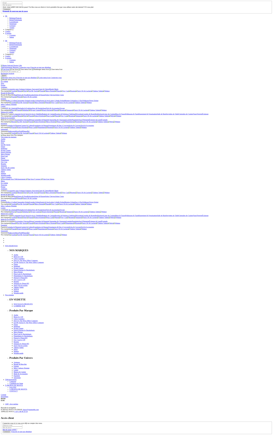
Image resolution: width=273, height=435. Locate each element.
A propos (8, 33)
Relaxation (31, 95)
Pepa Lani (4, 156)
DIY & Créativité (11, 108)
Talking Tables (6, 170)
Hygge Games (6, 150)
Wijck (3, 171)
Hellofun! (4, 148)
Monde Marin (53, 89)
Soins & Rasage (40, 95)
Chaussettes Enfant (23, 101)
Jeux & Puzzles (37, 108)
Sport (44, 108)
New (2, 83)
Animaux (4, 87)
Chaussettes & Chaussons (57, 120)
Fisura (3, 147)
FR (6, 16)
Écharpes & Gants (95, 120)
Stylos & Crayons (75, 125)
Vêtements (85, 120)
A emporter (17, 114)
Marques (16, 67)
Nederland (12, 24)
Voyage (62, 108)
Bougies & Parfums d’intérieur (65, 114)
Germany (12, 26)
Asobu (3, 139)
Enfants (3, 99)
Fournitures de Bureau (40, 125)
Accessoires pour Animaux (16, 89)
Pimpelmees (5, 160)
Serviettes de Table (172, 114)
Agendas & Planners (14, 125)
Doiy (2, 143)
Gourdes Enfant (34, 101)
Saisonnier (4, 129)
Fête (18, 108)
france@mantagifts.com (31, 410)
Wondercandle (6, 175)
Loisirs (3, 106)
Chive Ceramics (6, 177)
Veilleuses (85, 101)
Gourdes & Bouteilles (90, 114)
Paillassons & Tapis (132, 114)
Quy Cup (4, 162)
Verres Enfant (93, 101)
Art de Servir (25, 114)
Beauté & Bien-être (7, 93)
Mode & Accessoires (8, 118)
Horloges (100, 114)
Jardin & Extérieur (26, 108)
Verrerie (199, 114)
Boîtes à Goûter (11, 101)
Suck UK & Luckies (8, 168)
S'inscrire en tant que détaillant (40, 67)
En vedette (4, 81)
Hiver (17, 131)
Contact (7, 31)
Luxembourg (13, 22)
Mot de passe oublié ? (10, 430)
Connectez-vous (24, 67)
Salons (11, 37)
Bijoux (31, 120)
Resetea (3, 164)
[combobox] (11, 71)
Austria (11, 28)
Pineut (3, 158)
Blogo (3, 141)
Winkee (3, 173)
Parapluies (75, 120)
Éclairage (205, 114)
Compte (3, 395)
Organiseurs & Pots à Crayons (58, 125)
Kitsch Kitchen (6, 152)
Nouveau (4, 185)
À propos (37, 179)
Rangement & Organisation (148, 114)
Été (28, 131)
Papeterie (4, 124)
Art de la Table (34, 114)
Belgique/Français (15, 18)
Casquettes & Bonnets (41, 120)
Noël (20, 131)
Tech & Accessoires (53, 108)
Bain (15, 95)
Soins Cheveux (50, 95)
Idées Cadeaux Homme (9, 104)
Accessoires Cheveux (22, 120)
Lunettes (69, 120)
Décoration (79, 114)
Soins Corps (60, 95)
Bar (40, 114)
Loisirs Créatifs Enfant (57, 101)
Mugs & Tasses (120, 114)
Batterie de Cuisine (48, 114)
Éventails (104, 120)
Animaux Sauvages (31, 89)
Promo (3, 85)
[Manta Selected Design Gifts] (11, 65)
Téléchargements (7, 67)
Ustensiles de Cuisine (186, 114)
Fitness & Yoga (22, 95)
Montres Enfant (70, 101)
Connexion (6, 432)
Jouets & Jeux (44, 101)
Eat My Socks (5, 145)
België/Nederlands (15, 20)
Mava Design (5, 154)
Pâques (24, 131)
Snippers (4, 166)
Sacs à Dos (78, 101)
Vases (195, 114)
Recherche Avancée (7, 73)
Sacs (80, 120)
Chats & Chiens (43, 89)
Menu (3, 181)
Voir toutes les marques (8, 137)
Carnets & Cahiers (27, 125)
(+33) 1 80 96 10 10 (21, 411)
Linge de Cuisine (109, 114)
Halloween (11, 131)
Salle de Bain (161, 114)
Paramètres (4, 397)
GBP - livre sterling (11, 404)
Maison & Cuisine (7, 112)
